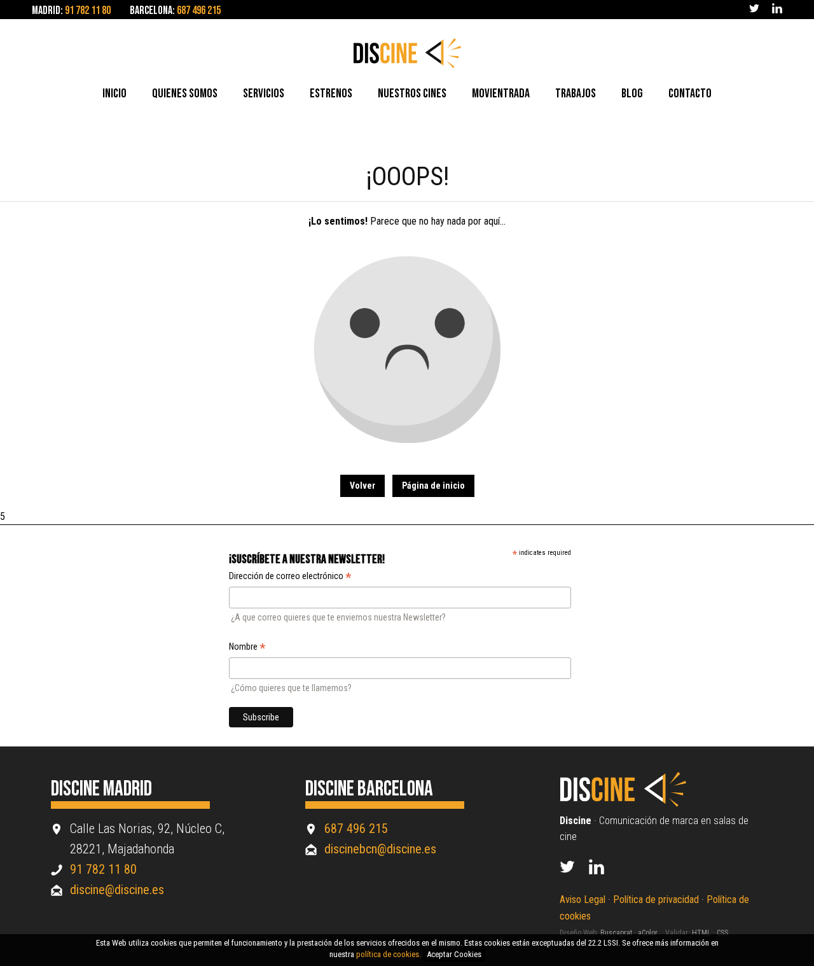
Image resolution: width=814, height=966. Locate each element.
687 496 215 (199, 10)
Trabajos (575, 93)
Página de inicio (433, 485)
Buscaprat (616, 932)
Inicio (114, 93)
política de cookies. (388, 954)
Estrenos (331, 93)
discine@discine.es (117, 889)
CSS (722, 932)
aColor (648, 932)
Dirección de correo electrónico (290, 577)
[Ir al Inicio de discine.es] (407, 65)
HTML (701, 932)
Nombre (247, 648)
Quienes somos (184, 93)
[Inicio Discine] (630, 804)
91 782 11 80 (88, 10)
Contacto (690, 93)
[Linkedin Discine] (603, 871)
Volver (362, 485)
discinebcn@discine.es (380, 849)
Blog (632, 93)
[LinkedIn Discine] (777, 10)
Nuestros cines (412, 93)
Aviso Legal (582, 899)
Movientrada (501, 93)
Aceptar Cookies (454, 954)
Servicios (263, 93)
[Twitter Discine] (754, 10)
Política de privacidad (656, 899)
